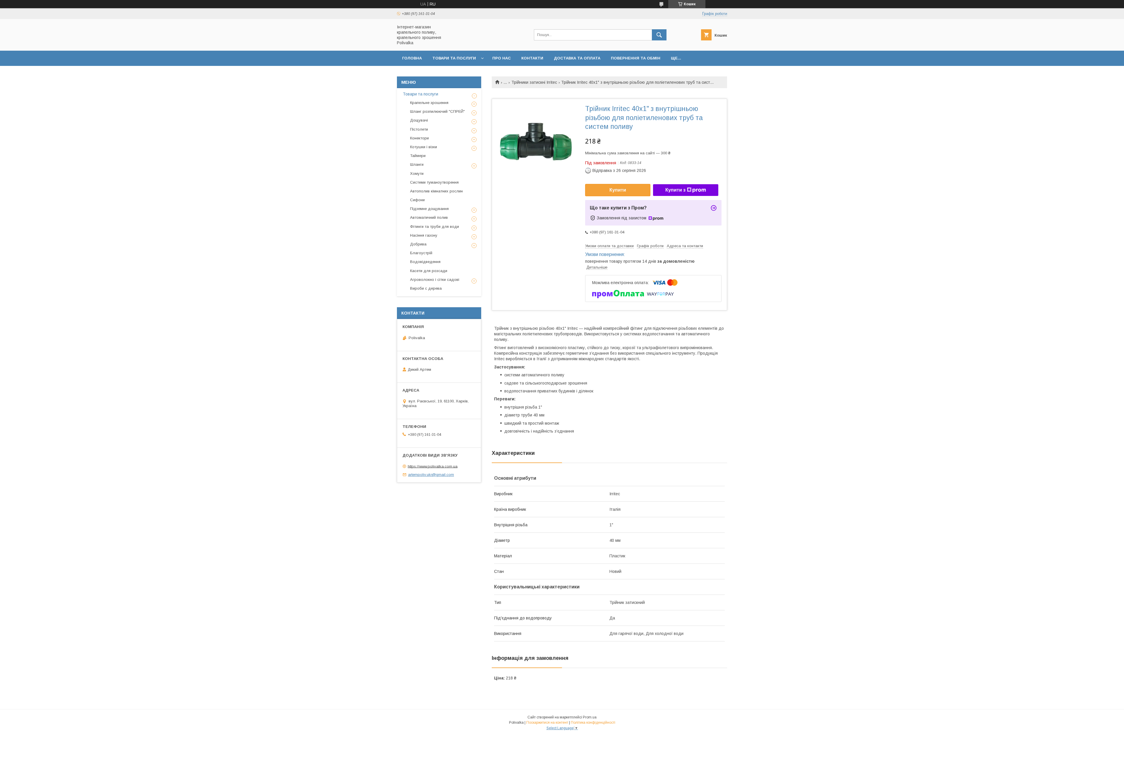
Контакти (532, 58)
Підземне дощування (429, 208)
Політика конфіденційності (593, 722)
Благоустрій (421, 253)
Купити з (675, 189)
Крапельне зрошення (429, 102)
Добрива (418, 244)
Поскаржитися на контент (547, 722)
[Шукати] (659, 34)
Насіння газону (423, 235)
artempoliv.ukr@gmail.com (431, 474)
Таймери (418, 155)
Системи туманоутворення (434, 182)
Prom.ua (590, 717)
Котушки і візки (423, 147)
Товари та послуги (454, 58)
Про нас (501, 58)
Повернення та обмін (635, 58)
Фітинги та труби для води (434, 226)
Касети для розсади (428, 271)
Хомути (417, 173)
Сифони (417, 200)
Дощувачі (419, 120)
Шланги (417, 164)
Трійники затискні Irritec (534, 82)
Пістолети (419, 129)
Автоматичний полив (429, 217)
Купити (617, 189)
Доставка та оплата (577, 58)
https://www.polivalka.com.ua (433, 466)
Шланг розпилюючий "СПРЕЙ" (437, 111)
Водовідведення (425, 261)
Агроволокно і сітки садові (434, 279)
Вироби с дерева (426, 288)
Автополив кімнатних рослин (436, 191)
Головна (412, 58)
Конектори (419, 138)
